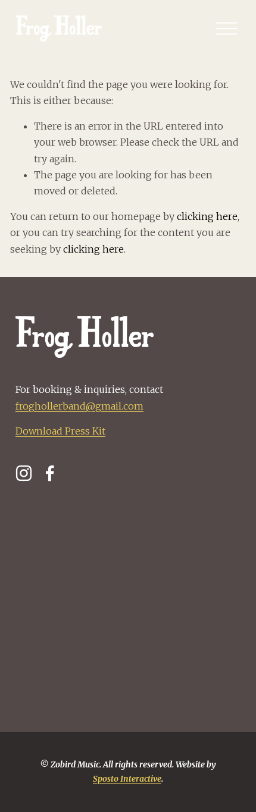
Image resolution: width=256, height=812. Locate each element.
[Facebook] (50, 473)
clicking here (207, 216)
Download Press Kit (60, 431)
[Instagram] (23, 473)
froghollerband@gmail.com (79, 406)
